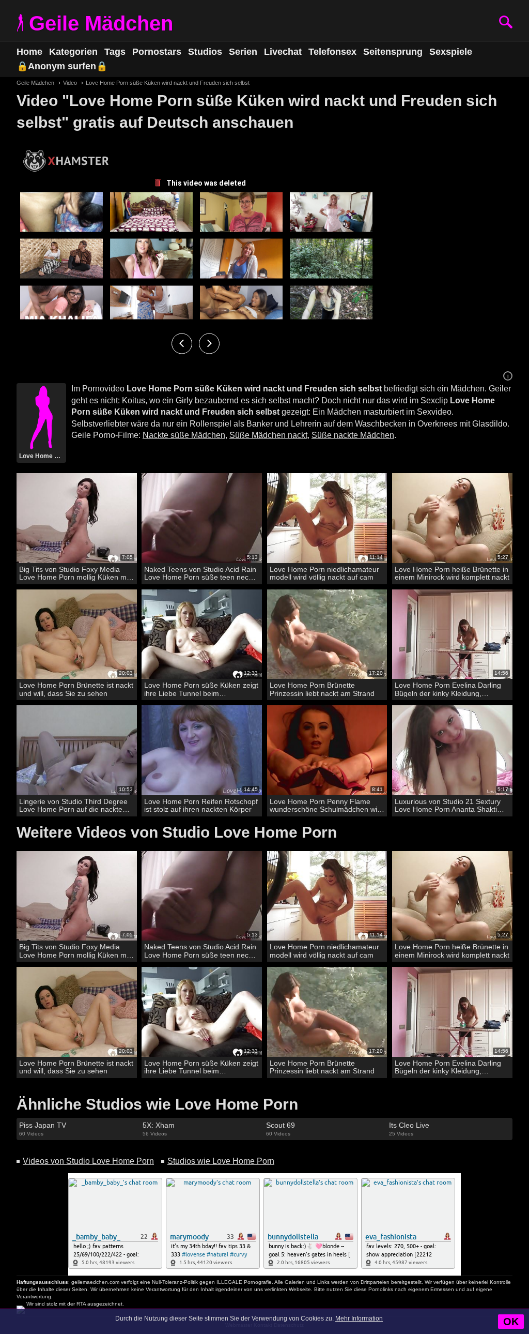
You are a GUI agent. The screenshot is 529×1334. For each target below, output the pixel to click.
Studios (205, 52)
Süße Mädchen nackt (268, 435)
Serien (243, 52)
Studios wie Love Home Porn (220, 1161)
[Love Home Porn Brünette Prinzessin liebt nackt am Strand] (327, 634)
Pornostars (156, 52)
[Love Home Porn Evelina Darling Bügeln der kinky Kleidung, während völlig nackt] (452, 634)
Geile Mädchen (101, 23)
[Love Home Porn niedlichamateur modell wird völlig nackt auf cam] (327, 518)
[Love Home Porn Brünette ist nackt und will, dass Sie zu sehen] (77, 634)
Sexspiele (450, 52)
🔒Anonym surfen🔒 (62, 66)
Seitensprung (393, 52)
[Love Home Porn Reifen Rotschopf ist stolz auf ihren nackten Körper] (202, 750)
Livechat (283, 52)
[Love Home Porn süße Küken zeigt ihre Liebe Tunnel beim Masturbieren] (202, 634)
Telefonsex (332, 52)
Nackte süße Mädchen (184, 435)
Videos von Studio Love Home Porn (88, 1161)
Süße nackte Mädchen (353, 435)
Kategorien (73, 52)
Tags (115, 52)
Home (29, 52)
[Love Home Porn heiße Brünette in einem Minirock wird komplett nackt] (452, 518)
